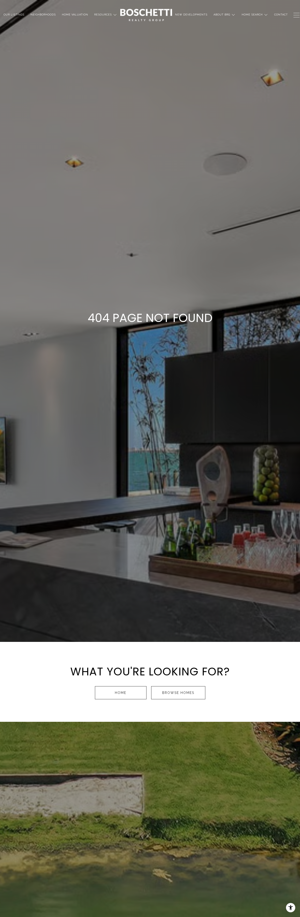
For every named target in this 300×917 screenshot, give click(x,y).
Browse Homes (178, 693)
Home (120, 693)
